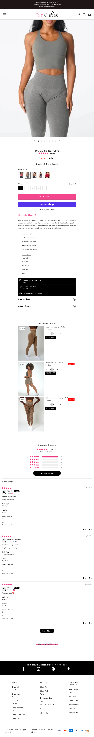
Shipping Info (74, 704)
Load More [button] (47, 631)
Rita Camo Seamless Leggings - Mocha (57, 398)
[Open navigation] (4, 14)
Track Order (74, 700)
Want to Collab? (47, 705)
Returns (72, 708)
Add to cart (50, 338)
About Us (44, 713)
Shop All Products (15, 688)
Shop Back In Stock (17, 709)
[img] (7, 488)
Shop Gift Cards (18, 715)
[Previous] (34, 140)
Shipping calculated (43, 164)
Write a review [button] (47, 473)
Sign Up (43, 687)
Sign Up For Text (45, 692)
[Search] (84, 14)
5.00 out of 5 (52, 449)
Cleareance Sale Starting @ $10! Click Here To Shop (47, 4)
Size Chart (73, 696)
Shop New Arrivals (16, 695)
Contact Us (73, 712)
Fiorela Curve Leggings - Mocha (55, 327)
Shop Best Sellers (16, 702)
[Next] (59, 140)
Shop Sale (16, 719)
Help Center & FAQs (74, 690)
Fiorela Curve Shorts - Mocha (54, 362)
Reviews (43, 709)
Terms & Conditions (39, 729)
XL (44, 188)
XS (20, 188)
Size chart (72, 184)
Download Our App (46, 699)
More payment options (47, 209)
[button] (44, 153)
